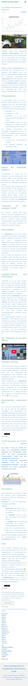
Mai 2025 (4, 620)
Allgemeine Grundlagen (7, 647)
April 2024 (4, 641)
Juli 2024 (4, 635)
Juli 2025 (4, 619)
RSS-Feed (5, 659)
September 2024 (5, 632)
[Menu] (25, 2)
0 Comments (23, 12)
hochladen (17, 677)
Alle (2, 645)
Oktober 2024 (5, 630)
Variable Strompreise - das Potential (14, 441)
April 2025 (4, 622)
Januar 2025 (4, 628)
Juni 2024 (4, 637)
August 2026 (4, 613)
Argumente (4, 649)
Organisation (5, 654)
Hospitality (4, 652)
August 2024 (4, 633)
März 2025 (4, 624)
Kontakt (14, 671)
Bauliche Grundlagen (7, 651)
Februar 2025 (5, 626)
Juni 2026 (4, 615)
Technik (4, 656)
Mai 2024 (4, 639)
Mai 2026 (4, 617)
